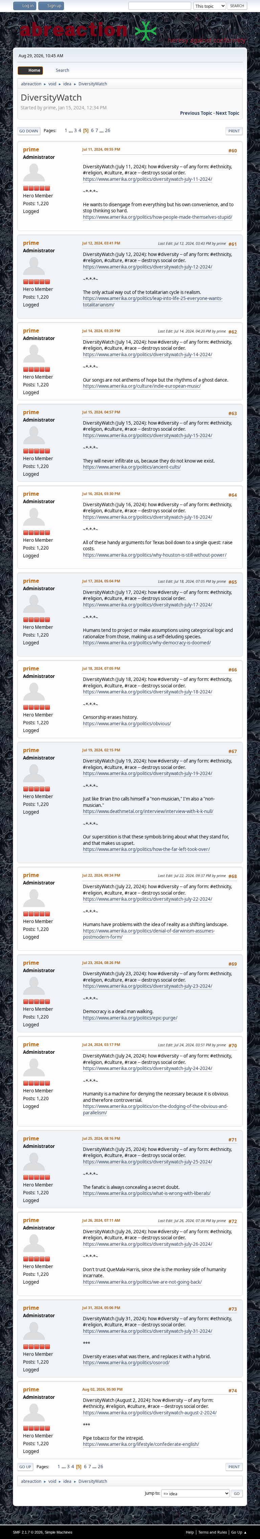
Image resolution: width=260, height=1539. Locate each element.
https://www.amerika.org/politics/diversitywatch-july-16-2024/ (147, 517)
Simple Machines (58, 1532)
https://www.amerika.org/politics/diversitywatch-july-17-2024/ (147, 605)
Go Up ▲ (239, 1532)
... (71, 130)
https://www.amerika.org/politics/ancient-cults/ (132, 467)
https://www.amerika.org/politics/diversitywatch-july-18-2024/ (147, 692)
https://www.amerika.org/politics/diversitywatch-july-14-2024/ (147, 354)
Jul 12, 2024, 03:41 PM (101, 242)
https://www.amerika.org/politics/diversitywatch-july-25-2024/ (147, 1162)
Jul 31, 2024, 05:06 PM (101, 1307)
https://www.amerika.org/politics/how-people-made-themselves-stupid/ (157, 217)
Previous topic (196, 113)
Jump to (152, 1493)
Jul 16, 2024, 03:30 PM (101, 493)
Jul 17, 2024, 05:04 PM (101, 580)
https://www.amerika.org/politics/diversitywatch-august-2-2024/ (150, 1413)
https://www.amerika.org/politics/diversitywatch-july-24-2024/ (147, 1068)
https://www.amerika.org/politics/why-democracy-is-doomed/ (147, 643)
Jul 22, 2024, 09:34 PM (101, 875)
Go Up (25, 1466)
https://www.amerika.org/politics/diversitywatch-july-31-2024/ (147, 1331)
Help (190, 1532)
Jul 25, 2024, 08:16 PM (101, 1138)
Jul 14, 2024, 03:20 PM (101, 330)
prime (31, 149)
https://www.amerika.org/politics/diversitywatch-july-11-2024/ (147, 179)
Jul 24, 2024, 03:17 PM (101, 1044)
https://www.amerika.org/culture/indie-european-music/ (142, 386)
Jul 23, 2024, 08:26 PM (101, 962)
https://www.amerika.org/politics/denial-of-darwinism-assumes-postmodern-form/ (149, 934)
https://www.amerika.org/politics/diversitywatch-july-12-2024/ (147, 267)
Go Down (28, 130)
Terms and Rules (212, 1532)
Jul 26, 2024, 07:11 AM (101, 1220)
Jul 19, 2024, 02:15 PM (101, 749)
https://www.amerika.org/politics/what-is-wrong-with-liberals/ (147, 1193)
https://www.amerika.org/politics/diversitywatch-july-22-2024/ (147, 899)
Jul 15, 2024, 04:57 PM (101, 411)
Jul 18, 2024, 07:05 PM (101, 668)
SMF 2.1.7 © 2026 (28, 1532)
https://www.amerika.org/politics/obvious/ (127, 724)
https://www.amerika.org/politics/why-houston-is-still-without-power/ (154, 555)
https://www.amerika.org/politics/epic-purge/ (130, 1018)
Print (234, 130)
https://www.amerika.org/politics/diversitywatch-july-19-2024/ (147, 773)
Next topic (227, 113)
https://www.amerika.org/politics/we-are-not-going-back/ (142, 1282)
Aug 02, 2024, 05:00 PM (102, 1389)
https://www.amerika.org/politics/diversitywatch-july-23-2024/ (147, 986)
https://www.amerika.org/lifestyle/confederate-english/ (141, 1444)
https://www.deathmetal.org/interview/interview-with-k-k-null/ (148, 811)
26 (107, 130)
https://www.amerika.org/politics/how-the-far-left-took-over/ (146, 849)
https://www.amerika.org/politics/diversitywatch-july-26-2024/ (147, 1244)
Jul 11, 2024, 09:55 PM (101, 149)
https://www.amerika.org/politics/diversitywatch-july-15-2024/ (147, 435)
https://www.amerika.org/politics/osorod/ (126, 1363)
